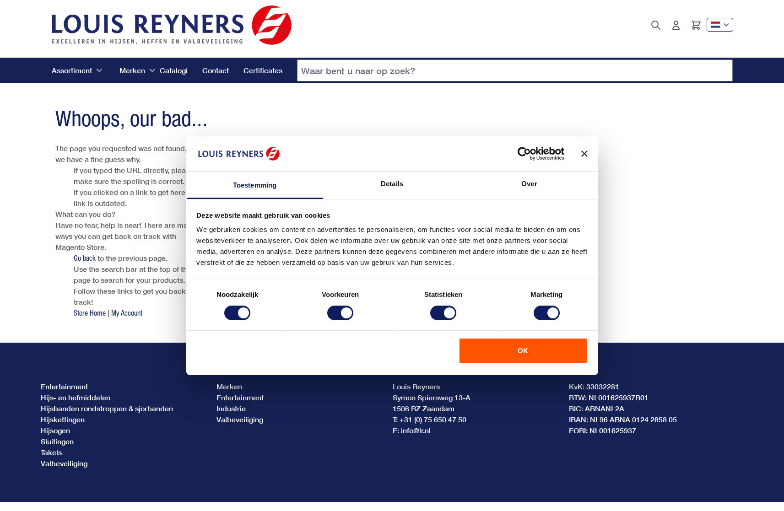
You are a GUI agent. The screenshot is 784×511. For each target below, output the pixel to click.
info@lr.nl (416, 430)
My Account (126, 313)
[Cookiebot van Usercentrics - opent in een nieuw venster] (524, 154)
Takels (51, 452)
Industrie (231, 408)
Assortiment (72, 70)
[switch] (340, 313)
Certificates (262, 70)
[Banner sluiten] (584, 154)
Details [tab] (392, 184)
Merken (132, 70)
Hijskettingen (63, 419)
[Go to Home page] (172, 25)
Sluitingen (57, 441)
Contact (215, 70)
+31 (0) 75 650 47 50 (433, 419)
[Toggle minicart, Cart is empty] (696, 25)
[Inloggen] (676, 25)
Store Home (90, 313)
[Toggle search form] (656, 25)
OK (523, 351)
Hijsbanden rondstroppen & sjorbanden (107, 408)
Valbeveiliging (64, 463)
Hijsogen (55, 430)
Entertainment (64, 386)
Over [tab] (529, 184)
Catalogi (174, 70)
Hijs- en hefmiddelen (75, 397)
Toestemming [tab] (254, 185)
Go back (85, 258)
